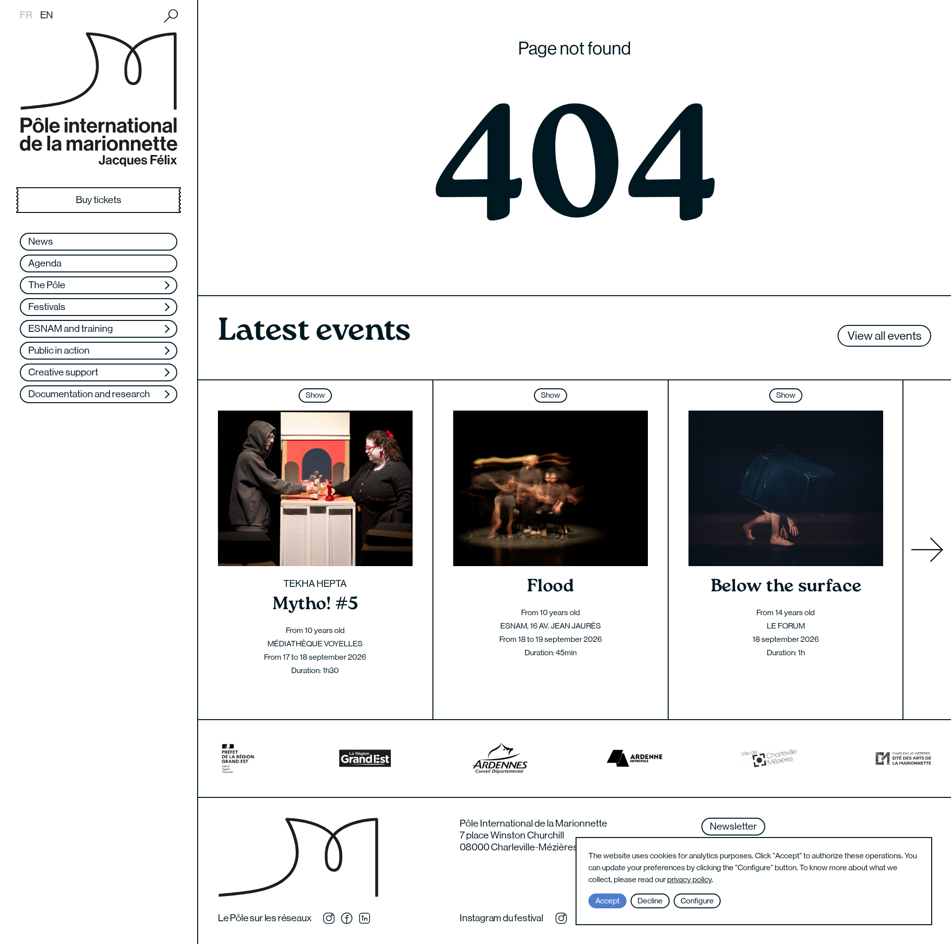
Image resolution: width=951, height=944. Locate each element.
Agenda (44, 263)
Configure (697, 900)
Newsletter (733, 826)
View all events (884, 335)
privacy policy (689, 879)
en (46, 15)
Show (315, 395)
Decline (650, 900)
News (40, 241)
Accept (607, 900)
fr (26, 15)
